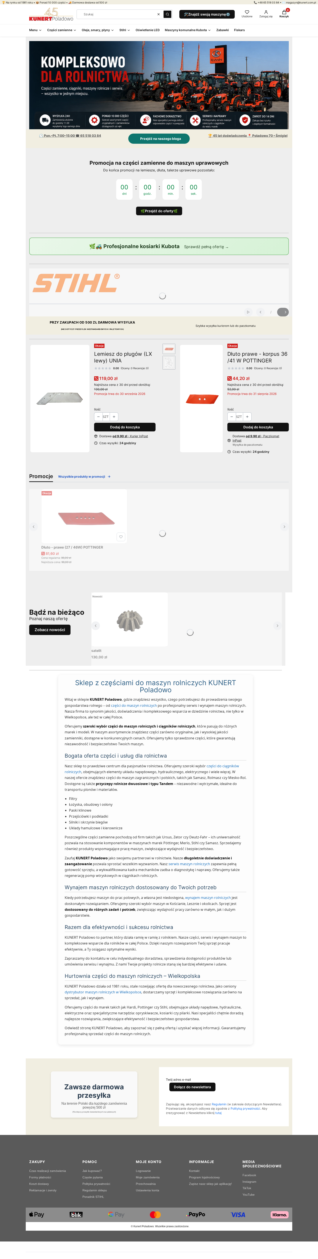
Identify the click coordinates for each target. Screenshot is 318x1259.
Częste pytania (92, 1177)
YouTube (249, 1194)
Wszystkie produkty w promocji (81, 476)
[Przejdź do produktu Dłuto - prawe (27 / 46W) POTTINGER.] (84, 516)
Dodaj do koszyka (125, 427)
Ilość (97, 409)
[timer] (159, 186)
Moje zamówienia (148, 1177)
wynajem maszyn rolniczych (208, 897)
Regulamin (219, 1104)
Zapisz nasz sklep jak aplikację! (210, 1184)
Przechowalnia (146, 1184)
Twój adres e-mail (178, 1079)
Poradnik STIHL (93, 1196)
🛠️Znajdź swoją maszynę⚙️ (207, 14)
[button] (167, 14)
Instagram (249, 1181)
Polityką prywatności (245, 1108)
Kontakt (194, 1171)
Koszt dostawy (39, 1184)
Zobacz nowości (50, 629)
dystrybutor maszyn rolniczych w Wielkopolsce (103, 992)
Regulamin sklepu (94, 1190)
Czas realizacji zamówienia (47, 1171)
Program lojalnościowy (204, 1177)
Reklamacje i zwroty (42, 1190)
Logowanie (143, 1171)
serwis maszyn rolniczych (189, 864)
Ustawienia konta (147, 1190)
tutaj (218, 1113)
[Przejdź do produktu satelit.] (130, 619)
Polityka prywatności (96, 1184)
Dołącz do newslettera (192, 1087)
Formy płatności (40, 1177)
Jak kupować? (92, 1171)
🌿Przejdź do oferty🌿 (159, 211)
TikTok (247, 1188)
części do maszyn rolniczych (134, 705)
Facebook (249, 1175)
